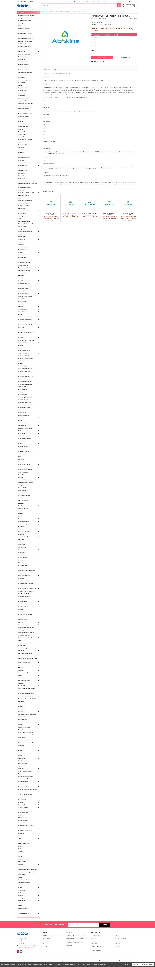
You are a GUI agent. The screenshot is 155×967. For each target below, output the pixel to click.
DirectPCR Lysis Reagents (24, 495)
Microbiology (21, 670)
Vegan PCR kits (21, 890)
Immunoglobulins (22, 216)
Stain (19, 838)
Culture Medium (21, 474)
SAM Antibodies (22, 791)
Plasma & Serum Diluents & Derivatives (27, 714)
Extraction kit (21, 534)
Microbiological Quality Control (25, 113)
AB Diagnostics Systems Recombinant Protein (28, 18)
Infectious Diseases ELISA (24, 283)
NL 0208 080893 (105, 961)
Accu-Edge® (21, 327)
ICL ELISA (20, 85)
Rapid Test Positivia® (23, 766)
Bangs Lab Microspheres (23, 415)
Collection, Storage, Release (24, 46)
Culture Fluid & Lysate (23, 472)
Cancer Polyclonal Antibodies (24, 438)
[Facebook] (92, 61)
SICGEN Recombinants (23, 820)
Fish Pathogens (21, 544)
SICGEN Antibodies (22, 817)
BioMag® (20, 420)
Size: (95, 37)
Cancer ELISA (21, 175)
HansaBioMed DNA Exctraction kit (25, 583)
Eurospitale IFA (21, 59)
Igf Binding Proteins (22, 619)
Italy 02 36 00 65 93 (66, 961)
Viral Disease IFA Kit (22, 301)
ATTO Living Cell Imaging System (25, 376)
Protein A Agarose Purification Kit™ (26, 732)
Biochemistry (21, 417)
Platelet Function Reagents (24, 716)
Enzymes (20, 516)
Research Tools (21, 131)
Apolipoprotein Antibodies (24, 355)
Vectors (20, 887)
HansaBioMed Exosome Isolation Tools (27, 588)
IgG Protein (20, 622)
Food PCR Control (22, 547)
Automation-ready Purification (25, 33)
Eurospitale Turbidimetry (23, 69)
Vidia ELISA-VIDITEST (23, 247)
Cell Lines (20, 448)
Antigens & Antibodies (23, 353)
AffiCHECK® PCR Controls (24, 28)
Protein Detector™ (22, 737)
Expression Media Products (24, 531)
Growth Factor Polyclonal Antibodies (26, 573)
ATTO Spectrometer (22, 394)
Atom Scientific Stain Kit (23, 30)
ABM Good (94, 943)
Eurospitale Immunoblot (23, 61)
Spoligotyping (21, 835)
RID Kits (20, 234)
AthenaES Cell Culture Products (25, 368)
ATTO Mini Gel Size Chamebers (25, 384)
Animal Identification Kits (24, 350)
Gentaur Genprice (22, 77)
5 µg (94, 39)
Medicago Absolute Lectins (24, 221)
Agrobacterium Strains (23, 342)
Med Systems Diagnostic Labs (25, 254)
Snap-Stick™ (21, 137)
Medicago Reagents (22, 226)
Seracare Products (22, 134)
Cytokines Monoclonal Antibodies (25, 482)
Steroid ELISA (21, 298)
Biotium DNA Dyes (22, 425)
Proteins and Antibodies (23, 747)
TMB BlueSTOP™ (22, 861)
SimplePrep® (21, 822)
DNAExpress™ (21, 503)
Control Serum (21, 190)
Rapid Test (20, 129)
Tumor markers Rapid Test (24, 882)
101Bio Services (21, 306)
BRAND (94, 938)
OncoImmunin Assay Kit (23, 249)
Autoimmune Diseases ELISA (24, 168)
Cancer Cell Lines (22, 433)
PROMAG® (20, 729)
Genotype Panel (21, 552)
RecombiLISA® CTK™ (23, 779)
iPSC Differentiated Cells (23, 643)
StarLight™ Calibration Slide (24, 841)
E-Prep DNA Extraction (23, 508)
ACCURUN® (21, 335)
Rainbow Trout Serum (23, 126)
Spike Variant (21, 833)
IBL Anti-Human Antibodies (24, 280)
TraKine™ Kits (21, 866)
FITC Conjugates (22, 213)
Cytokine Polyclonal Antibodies (25, 480)
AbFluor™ (20, 314)
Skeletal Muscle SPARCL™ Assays (26, 825)
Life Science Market (97, 936)
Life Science (21, 304)
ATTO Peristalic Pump (23, 386)
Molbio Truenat (21, 678)
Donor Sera (20, 505)
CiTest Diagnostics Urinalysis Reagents (27, 181)
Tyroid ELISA (21, 244)
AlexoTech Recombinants (24, 157)
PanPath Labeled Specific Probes (25, 231)
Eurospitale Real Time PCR (24, 67)
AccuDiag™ (20, 23)
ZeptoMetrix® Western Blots (24, 916)
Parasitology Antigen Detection (25, 296)
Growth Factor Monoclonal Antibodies (26, 570)
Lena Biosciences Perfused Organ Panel (27, 655)
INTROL (20, 640)
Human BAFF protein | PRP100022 (51, 213)
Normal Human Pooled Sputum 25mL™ (27, 698)
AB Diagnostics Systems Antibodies (26, 15)
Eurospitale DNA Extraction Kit (25, 54)
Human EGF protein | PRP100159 (90, 213)
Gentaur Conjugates (22, 557)
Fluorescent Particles (23, 74)
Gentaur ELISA (21, 560)
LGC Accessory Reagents (24, 662)
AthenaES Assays (22, 366)
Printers (20, 724)
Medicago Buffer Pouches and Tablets (26, 223)
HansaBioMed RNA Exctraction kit (25, 599)
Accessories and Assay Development (26, 324)
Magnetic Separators (23, 105)
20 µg (94, 42)
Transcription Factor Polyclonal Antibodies (27, 869)
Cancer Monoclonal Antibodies (25, 436)
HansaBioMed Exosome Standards (26, 591)
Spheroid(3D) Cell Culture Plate (25, 139)
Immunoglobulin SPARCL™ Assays (26, 627)
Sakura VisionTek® (22, 786)
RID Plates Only (21, 236)
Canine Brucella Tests (23, 178)
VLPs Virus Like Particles (23, 910)
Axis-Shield (21, 410)
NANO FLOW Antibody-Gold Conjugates (27, 688)
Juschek (20, 218)
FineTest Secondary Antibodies (25, 210)
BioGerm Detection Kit (23, 170)
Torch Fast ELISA (22, 241)
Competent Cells (22, 461)
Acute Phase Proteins (23, 155)
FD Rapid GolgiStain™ (23, 536)
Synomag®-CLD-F (22, 144)
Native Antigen (120, 941)
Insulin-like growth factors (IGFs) (25, 637)
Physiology (20, 711)
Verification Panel (22, 892)
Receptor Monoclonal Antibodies (25, 776)
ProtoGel (20, 750)
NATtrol (20, 691)
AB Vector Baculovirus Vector (24, 20)
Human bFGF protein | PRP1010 (71, 213)
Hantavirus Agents (22, 601)
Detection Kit (21, 49)
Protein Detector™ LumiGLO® (24, 740)
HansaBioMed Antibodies (24, 580)
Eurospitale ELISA (22, 56)
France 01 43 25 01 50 (45, 961)
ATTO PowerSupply (22, 389)
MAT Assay (20, 667)
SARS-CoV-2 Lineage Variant (24, 797)
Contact (51, 9)
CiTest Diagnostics (121, 938)
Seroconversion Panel (23, 812)
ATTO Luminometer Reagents (25, 381)
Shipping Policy (62, 957)
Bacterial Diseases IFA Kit (24, 262)
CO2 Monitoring (21, 459)
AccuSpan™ (20, 337)
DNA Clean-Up (21, 51)
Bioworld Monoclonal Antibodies (25, 38)
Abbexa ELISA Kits (22, 309)
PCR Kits (20, 703)
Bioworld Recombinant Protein (25, 41)
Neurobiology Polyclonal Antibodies (26, 693)
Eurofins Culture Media (23, 521)
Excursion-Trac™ (22, 526)
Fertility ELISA (21, 275)
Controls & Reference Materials (25, 469)
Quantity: (93, 50)
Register (136, 1)
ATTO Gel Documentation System (25, 373)
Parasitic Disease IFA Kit (23, 288)
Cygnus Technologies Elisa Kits (25, 203)
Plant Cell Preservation (23, 118)
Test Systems (21, 147)
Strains (20, 846)
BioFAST (20, 36)
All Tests (20, 252)
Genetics (20, 549)
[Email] (95, 61)
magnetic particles (22, 100)
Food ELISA (20, 278)
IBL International (96, 946)
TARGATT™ (20, 856)
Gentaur (94, 941)
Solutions (20, 828)
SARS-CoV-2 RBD (22, 799)
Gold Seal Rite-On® (22, 565)
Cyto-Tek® (20, 477)
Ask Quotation (41, 9)
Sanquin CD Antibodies (23, 293)
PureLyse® (20, 753)
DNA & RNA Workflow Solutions (25, 9)
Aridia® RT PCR (21, 360)
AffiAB (19, 25)
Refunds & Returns (92, 957)
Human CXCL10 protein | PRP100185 (109, 213)
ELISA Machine (21, 208)
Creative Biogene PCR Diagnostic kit (26, 192)
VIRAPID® (20, 905)
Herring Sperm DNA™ (23, 606)
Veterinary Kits (21, 900)
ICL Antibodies (21, 82)
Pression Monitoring (22, 722)
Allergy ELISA (21, 160)
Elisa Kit (20, 511)
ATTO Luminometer (22, 379)
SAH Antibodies (21, 784)
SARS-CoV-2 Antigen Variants (25, 794)
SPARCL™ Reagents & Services (25, 830)
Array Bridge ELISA (22, 165)
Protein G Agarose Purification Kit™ (26, 742)
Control (20, 467)
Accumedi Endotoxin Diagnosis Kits (26, 332)
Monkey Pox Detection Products (25, 229)
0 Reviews (55, 69)
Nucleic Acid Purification (23, 116)
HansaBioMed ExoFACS (23, 586)
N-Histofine (20, 683)
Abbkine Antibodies (22, 311)
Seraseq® (20, 810)
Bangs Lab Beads (22, 412)
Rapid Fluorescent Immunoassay (25, 760)
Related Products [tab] (48, 191)
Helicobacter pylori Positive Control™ (26, 604)
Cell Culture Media (22, 43)
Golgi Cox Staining (22, 567)
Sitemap (45, 946)
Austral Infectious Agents (24, 407)
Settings (127, 964)
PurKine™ (20, 755)
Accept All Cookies (147, 964)
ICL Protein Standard (22, 93)
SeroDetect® (21, 815)
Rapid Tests (21, 768)
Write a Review (133, 18)
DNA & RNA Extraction (23, 500)
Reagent (20, 773)
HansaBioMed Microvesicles (24, 596)
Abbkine (118, 943)
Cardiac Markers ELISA (23, 265)
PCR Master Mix (21, 706)
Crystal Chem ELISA (22, 197)
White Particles (21, 152)
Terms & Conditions (32, 957)
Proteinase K (21, 745)
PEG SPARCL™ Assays (23, 709)
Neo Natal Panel (21, 285)
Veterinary (20, 895)
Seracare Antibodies (22, 804)
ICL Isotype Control (22, 87)
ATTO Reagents (21, 392)
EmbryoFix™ (21, 513)
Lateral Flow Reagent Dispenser (25, 653)
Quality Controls (22, 758)
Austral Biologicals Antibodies (25, 397)
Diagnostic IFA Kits (22, 492)
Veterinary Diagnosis (23, 898)
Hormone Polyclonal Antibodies (25, 614)
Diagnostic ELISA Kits (23, 490)
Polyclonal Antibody (22, 719)
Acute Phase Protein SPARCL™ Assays (26, 340)
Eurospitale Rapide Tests (23, 64)
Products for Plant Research (24, 727)
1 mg (94, 46)
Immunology (21, 630)
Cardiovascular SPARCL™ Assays (25, 441)
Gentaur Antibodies (22, 555)
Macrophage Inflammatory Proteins (26, 665)
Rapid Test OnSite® (22, 763)
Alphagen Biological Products (24, 162)
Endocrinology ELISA (23, 273)
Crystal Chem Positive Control (25, 200)
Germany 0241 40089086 (26, 961)
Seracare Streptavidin (23, 807)
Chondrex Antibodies (23, 454)
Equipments (21, 518)
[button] (125, 57)
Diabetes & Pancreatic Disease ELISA (26, 267)
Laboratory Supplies (22, 650)
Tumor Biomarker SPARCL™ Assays (26, 879)
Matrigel (20, 111)
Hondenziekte (96, 951)
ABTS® (20, 322)
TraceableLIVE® (21, 864)
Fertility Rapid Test (22, 542)
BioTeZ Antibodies (22, 423)
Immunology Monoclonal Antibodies (26, 632)
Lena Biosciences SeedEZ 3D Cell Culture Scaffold (27, 659)
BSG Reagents (21, 430)
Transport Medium (22, 874)
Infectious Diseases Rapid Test (25, 635)
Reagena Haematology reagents (25, 771)
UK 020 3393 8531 (85, 961)
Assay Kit (20, 363)
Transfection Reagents (23, 149)
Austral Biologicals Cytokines (24, 399)
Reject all (135, 964)
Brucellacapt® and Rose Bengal (25, 428)
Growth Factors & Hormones (24, 575)
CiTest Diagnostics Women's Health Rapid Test (27, 184)
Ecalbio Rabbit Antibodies (24, 270)
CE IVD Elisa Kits (22, 443)
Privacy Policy (123, 957)
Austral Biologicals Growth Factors (26, 404)
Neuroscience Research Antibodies (26, 696)
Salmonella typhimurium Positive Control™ (27, 789)
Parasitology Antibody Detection (25, 291)
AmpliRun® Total (22, 348)
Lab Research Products (23, 98)
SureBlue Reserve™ (22, 848)
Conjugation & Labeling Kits (24, 464)
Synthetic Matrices (22, 854)
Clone (19, 456)
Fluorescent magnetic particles (25, 72)
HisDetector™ (21, 609)
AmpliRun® (20, 345)
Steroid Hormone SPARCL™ (24, 843)
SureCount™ (21, 851)
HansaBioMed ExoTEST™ (23, 593)
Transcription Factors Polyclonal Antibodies (28, 872)
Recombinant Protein (23, 781)
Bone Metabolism (22, 173)
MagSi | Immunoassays (23, 108)
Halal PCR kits (21, 578)
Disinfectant (21, 498)
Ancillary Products (22, 257)
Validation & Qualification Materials (26, 885)
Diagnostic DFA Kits (22, 487)
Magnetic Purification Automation (25, 103)
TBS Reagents (21, 239)
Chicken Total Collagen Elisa (24, 451)
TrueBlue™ (20, 877)
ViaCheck (20, 903)
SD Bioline (20, 802)
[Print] (98, 61)
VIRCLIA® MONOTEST (23, 908)
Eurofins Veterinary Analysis (24, 523)
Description (47, 69)
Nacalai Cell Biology (22, 685)
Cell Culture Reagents (23, 446)
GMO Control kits (22, 562)
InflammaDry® (21, 95)
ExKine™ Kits (21, 529)
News (58, 9)
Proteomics (20, 121)
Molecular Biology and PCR (24, 680)
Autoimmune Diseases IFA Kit (25, 260)
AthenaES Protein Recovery (24, 371)
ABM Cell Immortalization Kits (25, 317)
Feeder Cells (21, 539)
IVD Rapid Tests (21, 645)
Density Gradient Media (23, 485)
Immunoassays (21, 624)
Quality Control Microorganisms (25, 124)
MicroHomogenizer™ (23, 672)
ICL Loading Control (22, 90)
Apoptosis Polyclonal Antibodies (25, 358)
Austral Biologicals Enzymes (24, 402)
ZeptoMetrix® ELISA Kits (23, 913)
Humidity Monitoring (22, 617)
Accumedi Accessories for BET (25, 329)
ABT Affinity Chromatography (24, 319)
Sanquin (118, 936)
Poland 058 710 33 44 (126, 961)
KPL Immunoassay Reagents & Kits (26, 648)
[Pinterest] (103, 61)
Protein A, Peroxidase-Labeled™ (25, 735)
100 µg (94, 44)
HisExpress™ (21, 611)
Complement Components (24, 187)
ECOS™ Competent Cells (23, 205)
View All (118, 946)
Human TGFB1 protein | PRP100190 (128, 213)
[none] (66, 37)
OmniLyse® (21, 701)
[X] (100, 61)
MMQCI (20, 675)
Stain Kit (20, 142)
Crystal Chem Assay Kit (23, 195)
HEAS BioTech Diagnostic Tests (25, 80)
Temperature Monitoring (23, 859)
